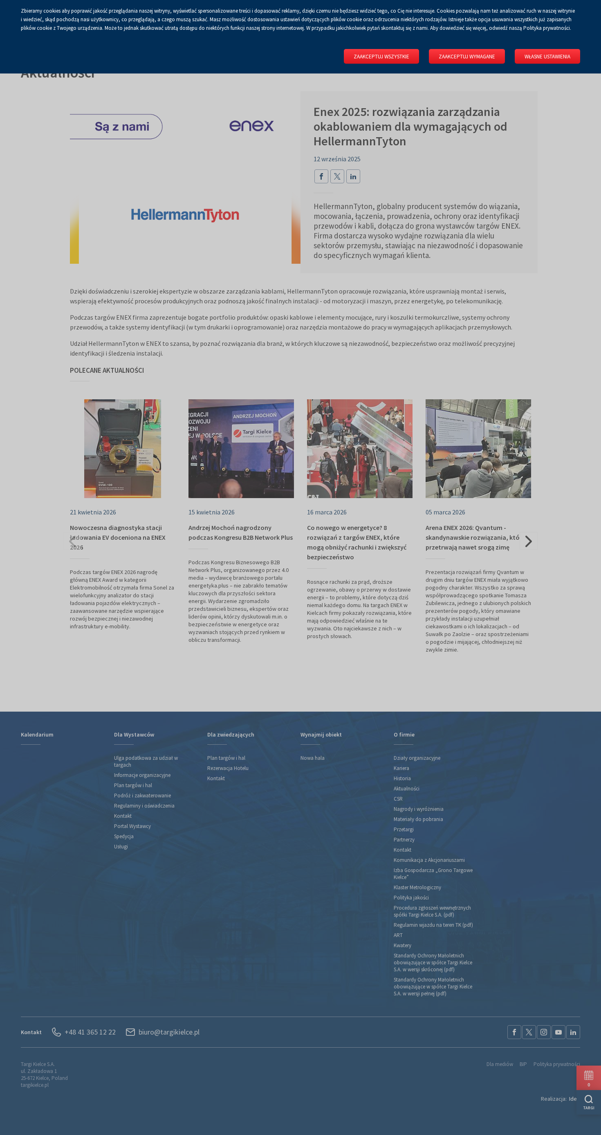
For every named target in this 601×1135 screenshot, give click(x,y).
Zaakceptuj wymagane (467, 56)
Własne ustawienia (547, 56)
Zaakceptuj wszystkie (381, 56)
